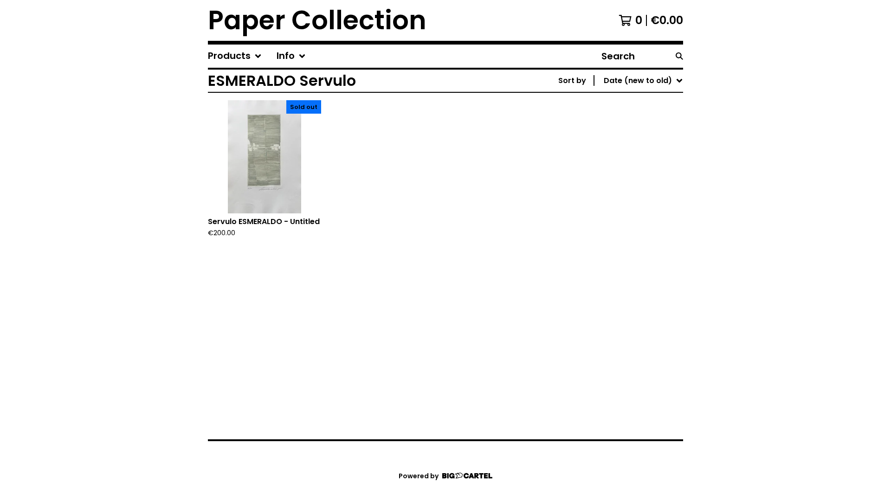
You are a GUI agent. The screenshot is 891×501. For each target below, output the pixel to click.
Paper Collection (317, 20)
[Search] (679, 56)
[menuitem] (235, 56)
